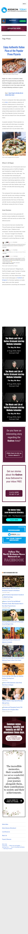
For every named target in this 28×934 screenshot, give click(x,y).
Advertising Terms (5, 847)
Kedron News (5, 824)
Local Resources (6, 832)
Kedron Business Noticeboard (9, 828)
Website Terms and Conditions (14, 845)
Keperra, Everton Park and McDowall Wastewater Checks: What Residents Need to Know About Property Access (12, 603)
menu (6, 102)
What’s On (4, 835)
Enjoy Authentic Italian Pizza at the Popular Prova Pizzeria (14, 50)
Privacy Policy (4, 845)
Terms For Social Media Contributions (18, 847)
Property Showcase (6, 839)
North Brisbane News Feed (11, 573)
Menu (24, 3)
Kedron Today (4, 844)
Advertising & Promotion (7, 848)
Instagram (4, 280)
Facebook (19, 278)
